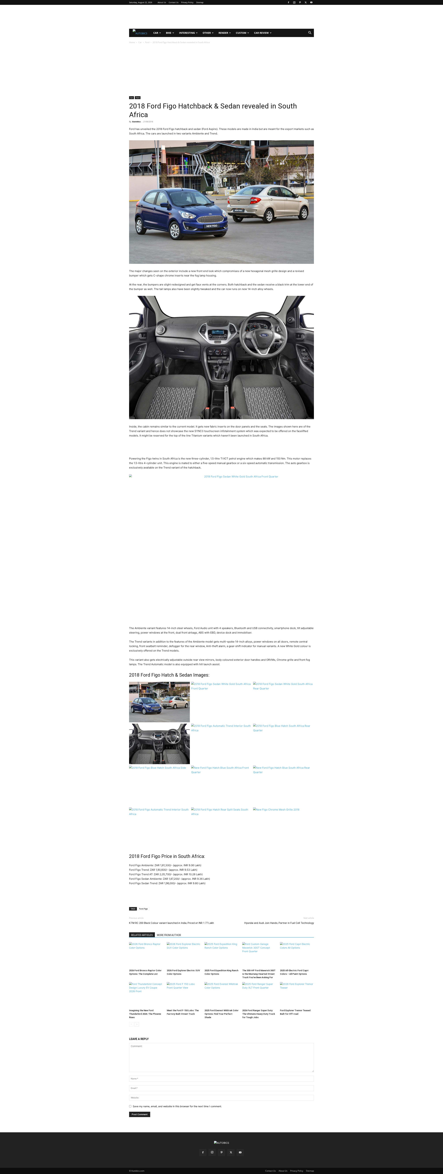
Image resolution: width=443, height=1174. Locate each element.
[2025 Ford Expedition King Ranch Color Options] (221, 955)
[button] (310, 33)
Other (207, 32)
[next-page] (137, 1024)
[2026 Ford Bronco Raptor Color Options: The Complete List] (146, 955)
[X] (305, 2)
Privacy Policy (187, 2)
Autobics (136, 121)
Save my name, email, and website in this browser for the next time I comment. (177, 1106)
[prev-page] (131, 1024)
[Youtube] (311, 2)
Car (155, 32)
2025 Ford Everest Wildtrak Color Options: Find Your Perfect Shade (221, 1014)
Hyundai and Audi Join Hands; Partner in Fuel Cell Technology (279, 923)
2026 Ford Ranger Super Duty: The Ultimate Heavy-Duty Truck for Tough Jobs (258, 1014)
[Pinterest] (299, 2)
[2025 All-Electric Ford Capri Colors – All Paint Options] (297, 955)
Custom (241, 32)
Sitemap (200, 2)
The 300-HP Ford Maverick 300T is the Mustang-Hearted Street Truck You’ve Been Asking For (258, 974)
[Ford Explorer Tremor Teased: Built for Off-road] (297, 995)
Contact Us (173, 2)
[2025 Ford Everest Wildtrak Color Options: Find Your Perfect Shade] (221, 995)
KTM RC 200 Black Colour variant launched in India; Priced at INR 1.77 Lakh (171, 923)
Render (223, 32)
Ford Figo (143, 908)
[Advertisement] (221, 17)
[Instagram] (294, 2)
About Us (162, 2)
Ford (147, 42)
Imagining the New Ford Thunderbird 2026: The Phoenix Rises (145, 1014)
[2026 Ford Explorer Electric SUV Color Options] (184, 955)
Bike (168, 32)
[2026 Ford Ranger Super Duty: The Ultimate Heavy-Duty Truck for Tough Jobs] (259, 995)
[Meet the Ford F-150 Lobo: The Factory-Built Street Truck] (184, 995)
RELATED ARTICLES (142, 935)
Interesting (187, 32)
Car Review (261, 32)
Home (132, 42)
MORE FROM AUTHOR (169, 935)
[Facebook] (288, 2)
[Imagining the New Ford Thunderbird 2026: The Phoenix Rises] (146, 995)
